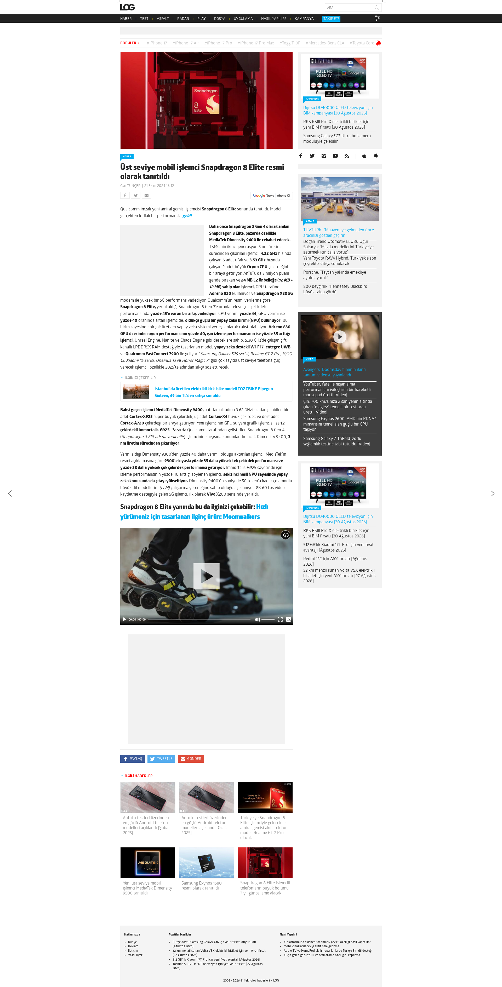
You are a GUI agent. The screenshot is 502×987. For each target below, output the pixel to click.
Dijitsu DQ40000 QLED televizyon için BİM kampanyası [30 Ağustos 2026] (338, 111)
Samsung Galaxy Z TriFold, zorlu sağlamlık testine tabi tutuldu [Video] (336, 441)
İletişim (133, 950)
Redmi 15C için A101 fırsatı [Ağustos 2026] (335, 562)
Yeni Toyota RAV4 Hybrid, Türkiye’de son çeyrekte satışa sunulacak (339, 261)
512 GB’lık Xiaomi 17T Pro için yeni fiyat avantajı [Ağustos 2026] (338, 548)
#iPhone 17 (157, 43)
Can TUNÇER (130, 186)
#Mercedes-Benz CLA (325, 43)
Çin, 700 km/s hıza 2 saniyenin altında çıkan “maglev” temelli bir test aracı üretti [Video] (337, 407)
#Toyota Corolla (364, 43)
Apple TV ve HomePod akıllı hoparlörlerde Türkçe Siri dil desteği (328, 950)
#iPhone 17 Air (185, 43)
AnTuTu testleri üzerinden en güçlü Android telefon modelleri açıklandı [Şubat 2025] (146, 825)
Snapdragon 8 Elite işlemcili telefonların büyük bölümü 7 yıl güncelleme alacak (265, 888)
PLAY (201, 19)
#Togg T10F (289, 43)
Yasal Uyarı (135, 955)
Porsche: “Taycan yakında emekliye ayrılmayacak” (334, 275)
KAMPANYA (304, 19)
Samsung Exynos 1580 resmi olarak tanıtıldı (201, 886)
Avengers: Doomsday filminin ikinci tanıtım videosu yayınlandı (334, 372)
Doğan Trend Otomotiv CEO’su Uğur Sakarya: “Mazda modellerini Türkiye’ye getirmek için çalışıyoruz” (338, 247)
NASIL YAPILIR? (273, 19)
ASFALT (163, 19)
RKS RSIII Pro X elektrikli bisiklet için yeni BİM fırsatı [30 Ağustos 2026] (336, 125)
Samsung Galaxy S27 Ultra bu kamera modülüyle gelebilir (337, 139)
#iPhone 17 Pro (218, 43)
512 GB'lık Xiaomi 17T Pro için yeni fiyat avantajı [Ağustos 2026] (216, 959)
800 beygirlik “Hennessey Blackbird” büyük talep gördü (336, 289)
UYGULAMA (243, 19)
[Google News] (271, 195)
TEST (144, 19)
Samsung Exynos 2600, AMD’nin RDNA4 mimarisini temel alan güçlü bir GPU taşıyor (339, 424)
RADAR (183, 19)
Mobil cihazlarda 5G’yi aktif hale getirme (311, 946)
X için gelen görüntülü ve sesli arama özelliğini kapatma (322, 955)
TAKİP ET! (331, 19)
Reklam (133, 946)
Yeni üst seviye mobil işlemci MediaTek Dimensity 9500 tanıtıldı (147, 888)
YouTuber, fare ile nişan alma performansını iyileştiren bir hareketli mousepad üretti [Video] (337, 390)
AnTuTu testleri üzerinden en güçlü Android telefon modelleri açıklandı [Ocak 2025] (204, 825)
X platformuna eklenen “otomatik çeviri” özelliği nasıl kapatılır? (327, 942)
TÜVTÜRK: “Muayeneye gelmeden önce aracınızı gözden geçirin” (338, 233)
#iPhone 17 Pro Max (255, 43)
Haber (127, 156)
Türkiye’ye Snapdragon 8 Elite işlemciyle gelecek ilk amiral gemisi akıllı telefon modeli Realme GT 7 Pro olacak (264, 828)
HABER (126, 19)
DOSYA (219, 19)
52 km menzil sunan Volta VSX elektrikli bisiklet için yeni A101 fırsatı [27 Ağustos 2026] (339, 576)
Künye (132, 942)
